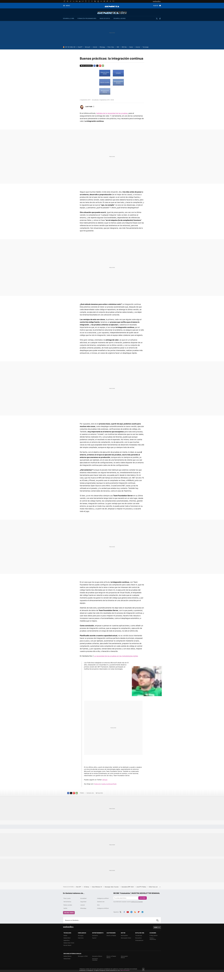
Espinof (94, 938)
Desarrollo (100, 793)
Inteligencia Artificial (103, 908)
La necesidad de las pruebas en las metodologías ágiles (116, 656)
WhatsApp (83, 908)
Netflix (65, 908)
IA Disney (86, 887)
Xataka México (67, 956)
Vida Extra (80, 938)
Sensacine (95, 935)
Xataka (65, 935)
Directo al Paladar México (111, 956)
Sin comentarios (87, 65)
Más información (125, 970)
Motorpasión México (124, 956)
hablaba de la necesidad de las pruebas (112, 113)
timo (98, 905)
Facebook (160, 19)
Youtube (127, 911)
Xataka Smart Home (69, 943)
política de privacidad (137, 901)
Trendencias (138, 935)
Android (95, 47)
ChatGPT (80, 47)
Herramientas (67, 901)
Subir (156, 927)
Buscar (157, 920)
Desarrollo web (68, 18)
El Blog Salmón (154, 935)
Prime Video (111, 47)
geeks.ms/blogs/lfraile (109, 784)
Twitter (157, 19)
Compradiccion (139, 940)
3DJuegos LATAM (83, 956)
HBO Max (124, 47)
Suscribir (142, 898)
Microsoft (87, 47)
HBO (118, 47)
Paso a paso (67, 898)
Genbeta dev (112, 12)
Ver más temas (69, 912)
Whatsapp (102, 47)
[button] (90, 106)
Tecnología (145, 47)
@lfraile (104, 780)
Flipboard (100, 66)
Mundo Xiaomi (67, 945)
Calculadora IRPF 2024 (127, 887)
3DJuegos (80, 935)
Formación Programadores (87, 18)
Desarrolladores (119, 18)
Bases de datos (105, 18)
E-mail (103, 66)
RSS (135, 911)
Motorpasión (124, 935)
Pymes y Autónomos (153, 938)
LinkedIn (142, 911)
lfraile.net (97, 784)
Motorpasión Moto (126, 938)
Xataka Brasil (67, 958)
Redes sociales (68, 905)
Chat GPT (78, 887)
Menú (68, 5)
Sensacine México (97, 956)
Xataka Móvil (67, 938)
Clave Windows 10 (97, 887)
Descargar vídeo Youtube (112, 887)
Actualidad (83, 898)
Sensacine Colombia (95, 959)
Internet (138, 47)
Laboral (82, 905)
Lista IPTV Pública (141, 887)
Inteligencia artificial (102, 898)
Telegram (131, 911)
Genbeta (112, 6)
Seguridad (83, 901)
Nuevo (155, 5)
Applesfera (66, 940)
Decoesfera (138, 938)
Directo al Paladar (111, 935)
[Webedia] (68, 927)
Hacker (131, 47)
